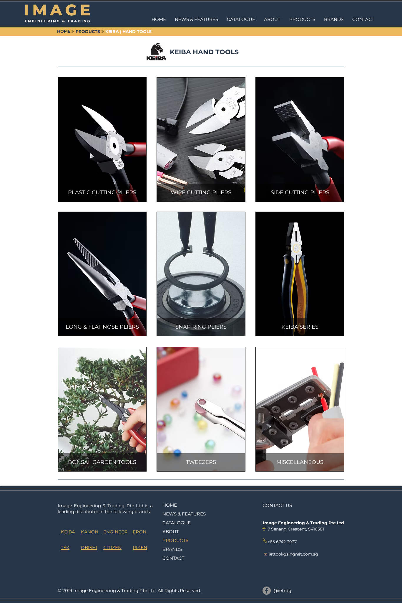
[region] (102, 140)
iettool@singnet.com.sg (293, 554)
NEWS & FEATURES (184, 514)
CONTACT (173, 558)
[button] (302, 19)
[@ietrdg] (267, 590)
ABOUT (170, 531)
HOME (169, 505)
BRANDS (172, 549)
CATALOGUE (176, 522)
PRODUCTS (175, 540)
